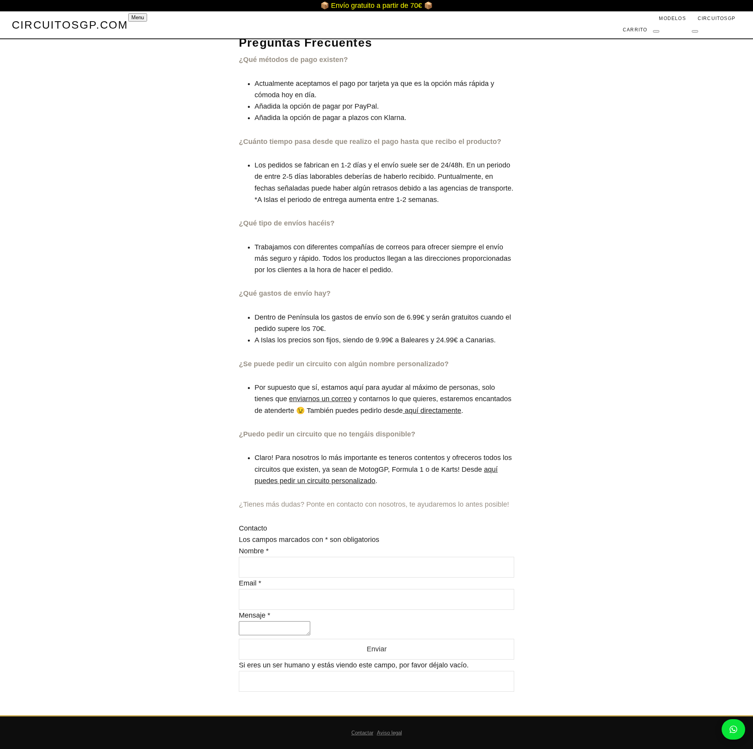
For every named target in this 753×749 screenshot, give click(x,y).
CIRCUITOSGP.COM (70, 25)
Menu (137, 17)
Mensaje (254, 615)
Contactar (362, 733)
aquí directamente (432, 410)
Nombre (254, 551)
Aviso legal (389, 733)
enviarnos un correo (320, 399)
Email (250, 583)
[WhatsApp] (733, 729)
